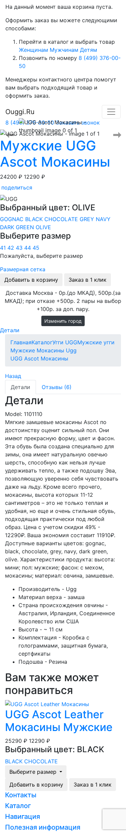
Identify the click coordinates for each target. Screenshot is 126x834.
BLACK (34, 219)
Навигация (22, 816)
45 (36, 247)
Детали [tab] (20, 387)
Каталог (18, 806)
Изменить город (63, 321)
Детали (9, 330)
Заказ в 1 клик (88, 279)
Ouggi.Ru (20, 112)
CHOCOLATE (62, 219)
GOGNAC (12, 219)
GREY (88, 219)
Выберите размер (33, 771)
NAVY (103, 219)
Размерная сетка (22, 269)
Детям (88, 49)
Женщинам (33, 49)
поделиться (16, 187)
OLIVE (43, 227)
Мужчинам (64, 49)
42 (11, 247)
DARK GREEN (18, 227)
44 (28, 247)
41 (3, 247)
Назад (13, 376)
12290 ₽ (34, 176)
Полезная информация (42, 827)
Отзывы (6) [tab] (57, 387)
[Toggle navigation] (111, 111)
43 (20, 247)
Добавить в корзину (31, 279)
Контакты (20, 795)
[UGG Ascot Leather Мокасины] (47, 703)
